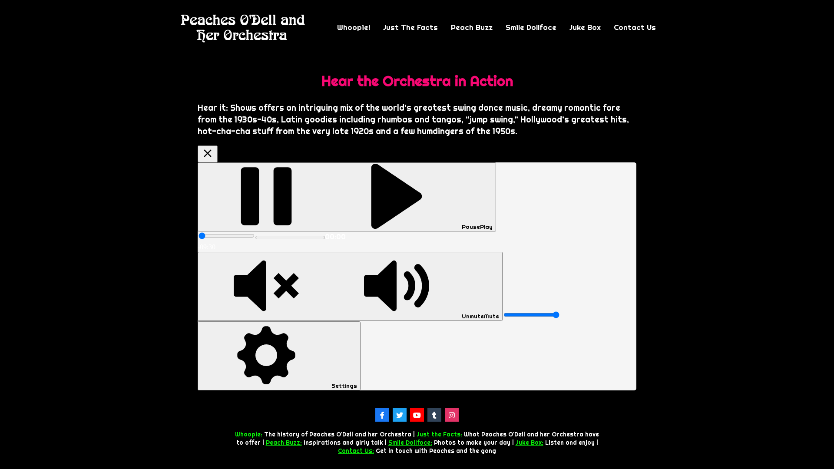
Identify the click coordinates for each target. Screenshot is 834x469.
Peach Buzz (472, 27)
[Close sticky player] (208, 153)
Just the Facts (410, 27)
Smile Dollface (531, 27)
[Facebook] (382, 415)
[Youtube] (417, 415)
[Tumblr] (434, 415)
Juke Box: (529, 442)
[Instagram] (452, 415)
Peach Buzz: (284, 442)
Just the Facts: (439, 434)
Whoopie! (353, 27)
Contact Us (635, 27)
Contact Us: (356, 450)
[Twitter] (400, 415)
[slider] (227, 235)
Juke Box (585, 27)
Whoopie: (248, 434)
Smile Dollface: (410, 442)
